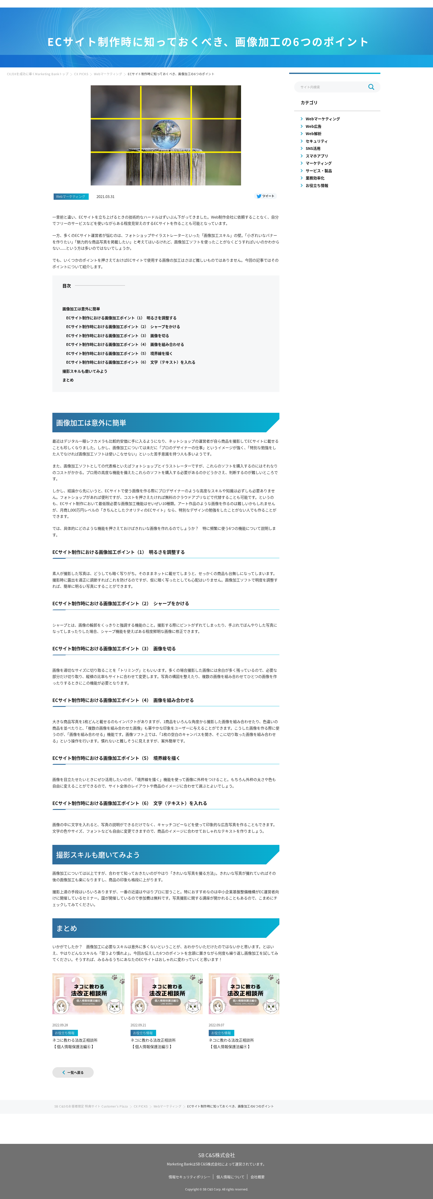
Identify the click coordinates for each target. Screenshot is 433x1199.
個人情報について (230, 1176)
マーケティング (319, 163)
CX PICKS (81, 74)
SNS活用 (313, 148)
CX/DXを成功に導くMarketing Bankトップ (37, 74)
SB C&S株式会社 (216, 1155)
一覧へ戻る (75, 1072)
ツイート (268, 196)
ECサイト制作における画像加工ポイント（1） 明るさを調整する (121, 317)
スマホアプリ (317, 155)
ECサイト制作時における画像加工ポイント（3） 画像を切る (117, 335)
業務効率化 (315, 177)
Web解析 (313, 133)
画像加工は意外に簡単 (81, 308)
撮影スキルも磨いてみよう (84, 371)
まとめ (68, 379)
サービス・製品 (319, 170)
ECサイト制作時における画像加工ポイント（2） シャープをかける (123, 326)
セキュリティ (317, 141)
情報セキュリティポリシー (189, 1176)
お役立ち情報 (317, 185)
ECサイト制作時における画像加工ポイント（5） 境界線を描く (119, 353)
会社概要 (258, 1176)
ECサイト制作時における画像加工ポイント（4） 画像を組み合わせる (125, 344)
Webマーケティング (108, 74)
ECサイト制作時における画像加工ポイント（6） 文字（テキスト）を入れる (130, 362)
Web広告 (313, 126)
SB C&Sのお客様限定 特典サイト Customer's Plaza (91, 1106)
